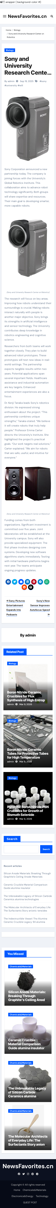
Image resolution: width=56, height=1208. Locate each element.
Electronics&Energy (22, 1196)
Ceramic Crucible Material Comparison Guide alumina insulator (25, 886)
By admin (9, 81)
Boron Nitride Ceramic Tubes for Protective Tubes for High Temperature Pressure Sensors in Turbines (27, 757)
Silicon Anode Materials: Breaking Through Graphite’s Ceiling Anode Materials (27, 875)
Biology (10, 50)
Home (17, 1190)
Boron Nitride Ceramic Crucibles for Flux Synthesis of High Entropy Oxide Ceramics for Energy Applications (27, 700)
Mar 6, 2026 (25, 818)
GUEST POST (30, 1202)
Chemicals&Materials (21, 966)
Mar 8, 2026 (25, 761)
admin (30, 635)
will (21, 85)
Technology (42, 1196)
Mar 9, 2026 (25, 704)
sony (44, 81)
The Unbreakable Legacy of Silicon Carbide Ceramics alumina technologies (28, 897)
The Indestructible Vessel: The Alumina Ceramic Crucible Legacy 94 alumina (25, 920)
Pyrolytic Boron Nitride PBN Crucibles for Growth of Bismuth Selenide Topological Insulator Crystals (28, 815)
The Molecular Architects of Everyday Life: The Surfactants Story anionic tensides (27, 909)
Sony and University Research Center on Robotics (26, 69)
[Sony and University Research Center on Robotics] (28, 247)
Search (12, 839)
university (11, 85)
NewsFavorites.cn (27, 16)
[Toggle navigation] (4, 16)
